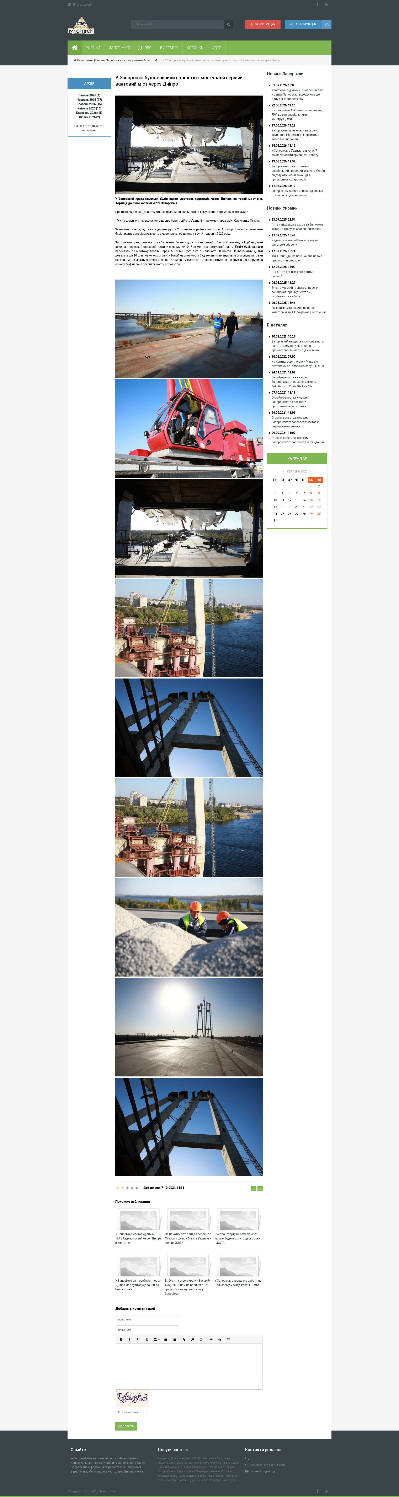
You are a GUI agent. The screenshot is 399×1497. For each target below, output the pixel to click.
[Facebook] (317, 4)
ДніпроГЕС (190, 1458)
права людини (215, 1475)
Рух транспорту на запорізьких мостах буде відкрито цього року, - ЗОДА (238, 1238)
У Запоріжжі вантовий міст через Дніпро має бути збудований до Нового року (138, 1285)
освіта (173, 1475)
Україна (226, 1462)
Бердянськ (164, 1458)
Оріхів (205, 1462)
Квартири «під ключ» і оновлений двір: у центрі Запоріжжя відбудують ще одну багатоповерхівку (298, 94)
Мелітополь (194, 1462)
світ (205, 1480)
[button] (121, 1340)
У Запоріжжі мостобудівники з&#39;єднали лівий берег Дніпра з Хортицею (138, 1238)
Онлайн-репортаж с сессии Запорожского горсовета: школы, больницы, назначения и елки (294, 382)
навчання (214, 1471)
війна (161, 1467)
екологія (188, 1467)
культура (182, 1471)
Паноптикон (107, 1491)
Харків (235, 1462)
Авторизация (305, 24)
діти (179, 1467)
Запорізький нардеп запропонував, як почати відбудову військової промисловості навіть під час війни (298, 346)
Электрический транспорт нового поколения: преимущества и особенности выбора (295, 292)
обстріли (226, 1471)
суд (218, 1480)
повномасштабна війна (192, 1475)
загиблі (212, 1467)
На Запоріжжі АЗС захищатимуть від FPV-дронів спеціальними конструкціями (297, 115)
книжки (171, 1471)
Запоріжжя (209, 1458)
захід (221, 1467)
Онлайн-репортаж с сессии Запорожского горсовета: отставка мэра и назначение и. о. (296, 422)
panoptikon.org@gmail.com (267, 1464)
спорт (212, 1480)
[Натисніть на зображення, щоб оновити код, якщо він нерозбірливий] (132, 1398)
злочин (229, 1467)
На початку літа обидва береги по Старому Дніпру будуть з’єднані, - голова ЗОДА (188, 1238)
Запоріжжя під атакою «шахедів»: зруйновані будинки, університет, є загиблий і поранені (295, 135)
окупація (163, 1475)
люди (191, 1471)
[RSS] (326, 4)
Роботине (215, 1462)
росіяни (183, 1480)
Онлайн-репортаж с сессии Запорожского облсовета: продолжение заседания (290, 402)
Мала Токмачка (178, 1462)
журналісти (200, 1467)
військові (170, 1467)
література (202, 1471)
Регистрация (265, 24)
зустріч (162, 1471)
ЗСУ (199, 1458)
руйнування (196, 1480)
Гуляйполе (177, 1458)
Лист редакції (82, 4)
